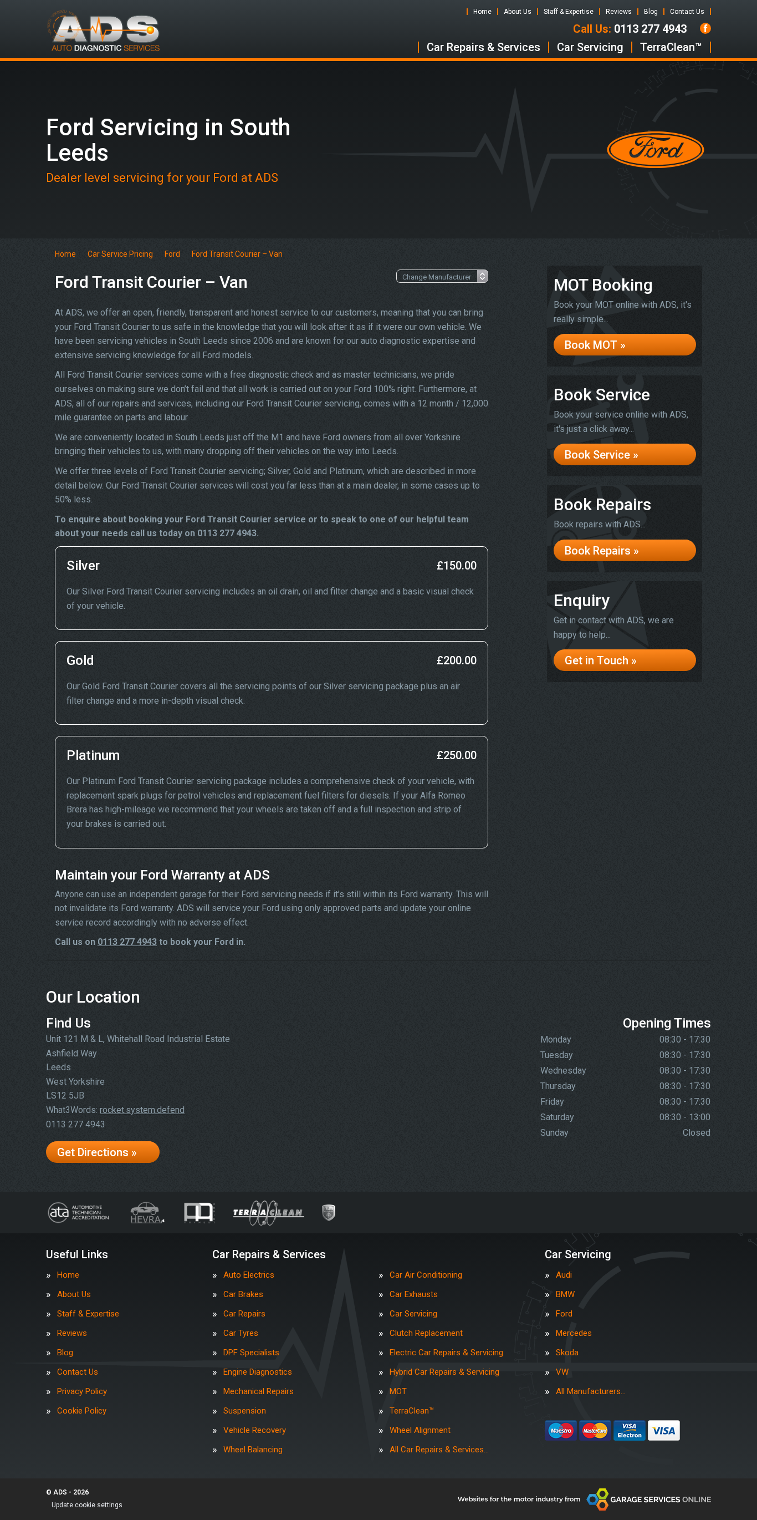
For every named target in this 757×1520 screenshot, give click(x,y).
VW (562, 1372)
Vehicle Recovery (254, 1430)
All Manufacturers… (591, 1391)
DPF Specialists (251, 1353)
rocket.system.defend (142, 1110)
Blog (651, 12)
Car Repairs (244, 1314)
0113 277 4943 (630, 28)
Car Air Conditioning (426, 1275)
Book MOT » (595, 345)
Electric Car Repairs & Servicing (446, 1353)
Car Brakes (243, 1294)
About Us (517, 12)
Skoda (567, 1353)
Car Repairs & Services (483, 47)
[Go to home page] (103, 30)
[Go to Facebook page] (705, 28)
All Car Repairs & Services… (439, 1450)
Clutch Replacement (426, 1333)
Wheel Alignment (420, 1430)
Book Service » (601, 454)
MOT (398, 1391)
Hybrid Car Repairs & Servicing (444, 1372)
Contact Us (687, 12)
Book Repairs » (602, 550)
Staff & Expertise (569, 12)
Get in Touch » (601, 660)
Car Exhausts (414, 1294)
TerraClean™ (671, 47)
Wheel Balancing (253, 1450)
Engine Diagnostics (257, 1372)
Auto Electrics (248, 1275)
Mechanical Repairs (258, 1391)
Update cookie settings (87, 1505)
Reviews (619, 12)
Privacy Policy (82, 1391)
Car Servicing (590, 47)
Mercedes (574, 1333)
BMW (565, 1294)
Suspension (244, 1411)
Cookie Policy (81, 1411)
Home (482, 12)
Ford (564, 1314)
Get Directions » (97, 1152)
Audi (564, 1275)
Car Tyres (240, 1333)
